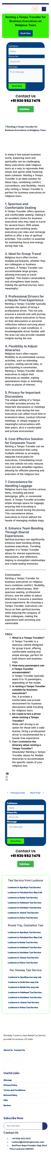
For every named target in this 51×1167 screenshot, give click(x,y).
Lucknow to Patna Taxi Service (23, 917)
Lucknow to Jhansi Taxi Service (23, 912)
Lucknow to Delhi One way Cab (23, 982)
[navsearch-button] (44, 9)
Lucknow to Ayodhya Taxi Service (24, 887)
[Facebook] (6, 1059)
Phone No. (13, 56)
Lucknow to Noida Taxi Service (23, 897)
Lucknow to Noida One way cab (23, 987)
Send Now (17, 86)
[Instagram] (14, 1059)
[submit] (44, 1126)
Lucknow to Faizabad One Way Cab (25, 892)
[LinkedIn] (21, 1059)
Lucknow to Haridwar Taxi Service (24, 907)
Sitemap (8, 1080)
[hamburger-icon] (35, 9)
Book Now (26, 33)
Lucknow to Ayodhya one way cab (24, 977)
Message (12, 66)
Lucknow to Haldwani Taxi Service (24, 902)
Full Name (13, 46)
